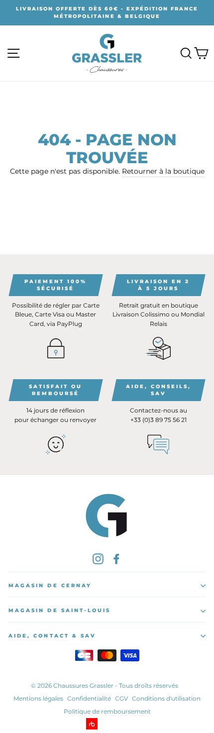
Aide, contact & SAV (52, 635)
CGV (121, 698)
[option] (107, 12)
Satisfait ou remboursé (55, 390)
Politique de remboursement (107, 711)
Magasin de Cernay (50, 585)
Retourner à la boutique (163, 171)
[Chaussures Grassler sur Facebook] (116, 558)
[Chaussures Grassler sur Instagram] (98, 558)
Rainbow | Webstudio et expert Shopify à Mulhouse (107, 724)
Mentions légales (38, 698)
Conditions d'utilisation (166, 698)
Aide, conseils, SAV (158, 390)
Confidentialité (89, 698)
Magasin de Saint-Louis (59, 610)
